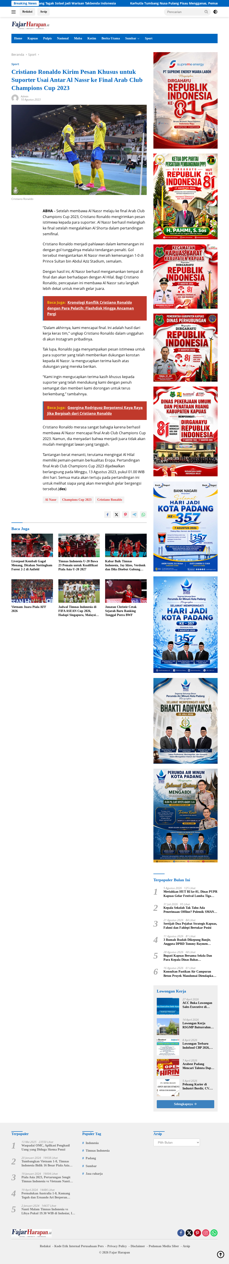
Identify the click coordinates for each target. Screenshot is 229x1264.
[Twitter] (189, 1233)
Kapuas (33, 38)
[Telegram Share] (134, 514)
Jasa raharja (94, 1173)
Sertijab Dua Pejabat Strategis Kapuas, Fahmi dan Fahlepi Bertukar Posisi (190, 925)
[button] (206, 11)
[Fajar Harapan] (30, 25)
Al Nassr (50, 499)
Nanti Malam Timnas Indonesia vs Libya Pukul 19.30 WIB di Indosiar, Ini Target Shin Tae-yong (48, 1211)
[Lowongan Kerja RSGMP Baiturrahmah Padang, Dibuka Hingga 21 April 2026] (168, 1026)
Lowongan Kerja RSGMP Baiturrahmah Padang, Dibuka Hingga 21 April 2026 (198, 1025)
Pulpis (47, 38)
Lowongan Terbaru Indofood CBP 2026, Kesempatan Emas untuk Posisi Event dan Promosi (198, 1046)
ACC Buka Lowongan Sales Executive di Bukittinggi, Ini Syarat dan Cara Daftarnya (197, 1005)
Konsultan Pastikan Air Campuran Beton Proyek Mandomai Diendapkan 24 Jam (189, 974)
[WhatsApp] (214, 1233)
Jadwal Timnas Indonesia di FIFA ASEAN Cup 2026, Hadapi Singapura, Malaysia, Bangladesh (78, 611)
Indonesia (92, 1143)
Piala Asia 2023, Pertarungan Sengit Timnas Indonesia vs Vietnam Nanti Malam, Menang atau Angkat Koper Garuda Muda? (46, 1179)
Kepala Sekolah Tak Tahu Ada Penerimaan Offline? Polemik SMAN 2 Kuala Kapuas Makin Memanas (189, 910)
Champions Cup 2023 (76, 499)
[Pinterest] (197, 1233)
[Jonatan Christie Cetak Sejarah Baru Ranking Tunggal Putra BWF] (126, 591)
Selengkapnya (184, 1104)
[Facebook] (180, 1233)
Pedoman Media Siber (164, 1246)
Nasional (63, 38)
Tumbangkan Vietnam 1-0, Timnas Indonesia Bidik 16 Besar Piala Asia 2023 (45, 1164)
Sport (149, 38)
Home (18, 38)
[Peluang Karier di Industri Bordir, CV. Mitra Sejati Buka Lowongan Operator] (168, 1087)
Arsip (43, 11)
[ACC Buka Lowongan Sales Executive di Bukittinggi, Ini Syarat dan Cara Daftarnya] (168, 1006)
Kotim (91, 38)
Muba (78, 38)
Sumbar (130, 38)
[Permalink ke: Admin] (15, 98)
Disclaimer (138, 1246)
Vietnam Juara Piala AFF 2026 (28, 609)
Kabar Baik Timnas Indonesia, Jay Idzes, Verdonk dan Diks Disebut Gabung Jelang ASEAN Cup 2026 (125, 566)
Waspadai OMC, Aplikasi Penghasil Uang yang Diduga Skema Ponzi (45, 1147)
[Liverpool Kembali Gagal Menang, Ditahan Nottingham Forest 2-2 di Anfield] (32, 545)
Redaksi (27, 11)
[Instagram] (205, 1233)
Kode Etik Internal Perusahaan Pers (79, 1246)
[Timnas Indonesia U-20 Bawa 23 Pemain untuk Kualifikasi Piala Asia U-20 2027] (79, 545)
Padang (91, 1158)
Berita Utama (111, 38)
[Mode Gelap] (215, 12)
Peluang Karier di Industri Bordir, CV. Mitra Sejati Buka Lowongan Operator (196, 1087)
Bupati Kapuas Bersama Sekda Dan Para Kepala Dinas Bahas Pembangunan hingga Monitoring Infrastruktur (187, 958)
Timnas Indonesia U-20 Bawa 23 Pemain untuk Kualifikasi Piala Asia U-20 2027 (78, 565)
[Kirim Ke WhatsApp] (143, 514)
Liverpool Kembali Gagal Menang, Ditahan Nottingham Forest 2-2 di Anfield (31, 565)
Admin (24, 96)
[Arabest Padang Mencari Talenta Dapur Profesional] (168, 1067)
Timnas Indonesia (98, 1150)
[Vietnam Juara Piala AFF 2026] (32, 591)
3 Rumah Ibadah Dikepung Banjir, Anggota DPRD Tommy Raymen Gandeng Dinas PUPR (187, 942)
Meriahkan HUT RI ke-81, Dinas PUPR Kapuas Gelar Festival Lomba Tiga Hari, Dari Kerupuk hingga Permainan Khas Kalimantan (190, 894)
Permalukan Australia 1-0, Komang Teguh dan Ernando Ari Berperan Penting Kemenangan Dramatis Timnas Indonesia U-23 (48, 1196)
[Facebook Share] (107, 514)
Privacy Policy (117, 1246)
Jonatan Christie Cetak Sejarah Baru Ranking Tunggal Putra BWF (121, 611)
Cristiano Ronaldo (109, 499)
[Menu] (14, 12)
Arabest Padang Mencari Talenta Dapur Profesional (198, 1066)
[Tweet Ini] (116, 514)
